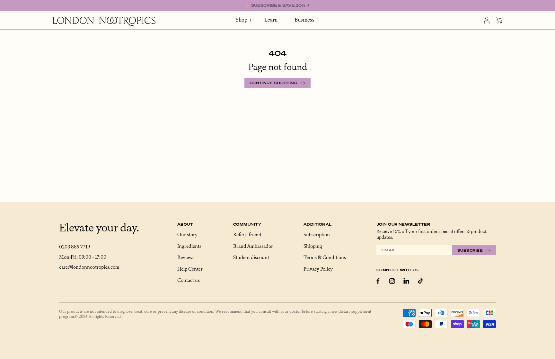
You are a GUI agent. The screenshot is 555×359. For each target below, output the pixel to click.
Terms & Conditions (325, 258)
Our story (187, 235)
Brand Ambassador (253, 246)
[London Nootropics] (104, 21)
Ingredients (189, 246)
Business (304, 20)
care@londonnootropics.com (89, 267)
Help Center (190, 269)
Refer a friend (247, 235)
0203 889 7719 (74, 247)
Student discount (251, 258)
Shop (241, 20)
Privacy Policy (318, 269)
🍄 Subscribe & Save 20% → (277, 5)
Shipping (313, 246)
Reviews (185, 258)
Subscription (317, 235)
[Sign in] (487, 20)
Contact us (188, 280)
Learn (271, 20)
